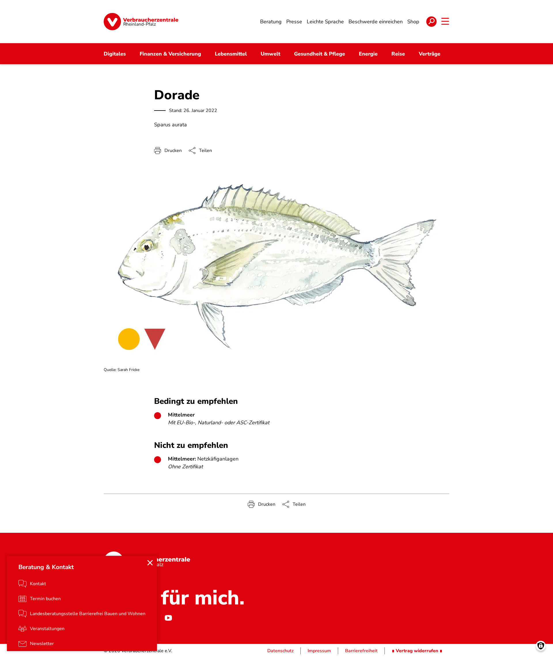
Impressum (319, 651)
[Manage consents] (541, 646)
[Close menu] (150, 562)
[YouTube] (168, 618)
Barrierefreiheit (361, 651)
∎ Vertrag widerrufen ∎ (417, 651)
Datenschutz (280, 651)
